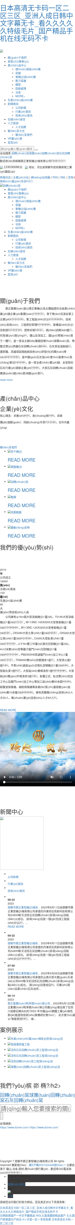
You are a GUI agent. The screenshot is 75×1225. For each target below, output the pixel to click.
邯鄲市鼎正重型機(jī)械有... (24, 907)
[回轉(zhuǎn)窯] (18, 481)
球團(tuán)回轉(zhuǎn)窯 (44, 153)
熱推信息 (5, 177)
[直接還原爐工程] (19, 1044)
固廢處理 (20, 88)
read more (6, 380)
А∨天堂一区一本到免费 (36, 1219)
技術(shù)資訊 (23, 115)
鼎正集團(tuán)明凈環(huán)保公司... (30, 1003)
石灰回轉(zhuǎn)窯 (24, 1100)
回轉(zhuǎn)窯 (20, 153)
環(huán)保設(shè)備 (28, 69)
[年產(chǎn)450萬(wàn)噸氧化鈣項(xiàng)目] (35, 1038)
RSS (55, 177)
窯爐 (18, 73)
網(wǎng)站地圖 (40, 177)
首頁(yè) (13, 142)
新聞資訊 (13, 104)
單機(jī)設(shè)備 (25, 77)
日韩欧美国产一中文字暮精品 (17, 1215)
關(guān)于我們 (17, 57)
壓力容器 (20, 81)
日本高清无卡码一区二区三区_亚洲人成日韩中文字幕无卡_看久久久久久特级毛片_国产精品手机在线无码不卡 (36, 23)
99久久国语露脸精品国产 (51, 1215)
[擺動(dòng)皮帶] (19, 527)
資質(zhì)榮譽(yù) (18, 61)
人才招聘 (20, 127)
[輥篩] (12, 496)
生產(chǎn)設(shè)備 (20, 100)
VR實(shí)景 (15, 138)
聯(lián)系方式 (16, 131)
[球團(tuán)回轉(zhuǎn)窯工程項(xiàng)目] (34, 1066)
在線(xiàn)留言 (16, 119)
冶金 (18, 92)
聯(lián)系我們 (23, 135)
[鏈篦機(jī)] (15, 466)
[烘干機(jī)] (15, 451)
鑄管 (18, 84)
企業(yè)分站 (21, 177)
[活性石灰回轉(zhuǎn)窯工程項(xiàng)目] (33, 1049)
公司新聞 (20, 108)
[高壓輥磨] (15, 511)
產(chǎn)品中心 (17, 65)
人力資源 (13, 123)
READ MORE (22, 459)
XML (63, 177)
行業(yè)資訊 (23, 111)
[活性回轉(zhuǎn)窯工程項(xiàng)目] (30, 1061)
